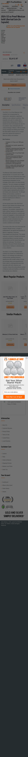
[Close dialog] (27, 358)
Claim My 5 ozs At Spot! (14, 397)
